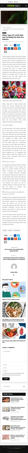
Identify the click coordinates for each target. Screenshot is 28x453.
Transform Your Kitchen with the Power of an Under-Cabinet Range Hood (18, 418)
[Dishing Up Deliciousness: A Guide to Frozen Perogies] (6, 409)
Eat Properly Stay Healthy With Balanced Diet (14, 250)
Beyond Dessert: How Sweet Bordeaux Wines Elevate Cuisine (17, 399)
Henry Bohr (6, 41)
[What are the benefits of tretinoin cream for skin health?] (6, 437)
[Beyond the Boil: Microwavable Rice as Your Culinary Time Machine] (6, 427)
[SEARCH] (24, 386)
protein (10, 230)
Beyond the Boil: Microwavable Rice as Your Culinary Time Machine (17, 427)
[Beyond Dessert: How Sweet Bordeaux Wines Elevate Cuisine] (6, 399)
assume (4, 230)
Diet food (4, 32)
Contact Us (10, 1)
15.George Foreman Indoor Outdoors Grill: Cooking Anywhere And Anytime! (14, 258)
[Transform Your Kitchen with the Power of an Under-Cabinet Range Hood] (6, 418)
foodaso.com (18, 448)
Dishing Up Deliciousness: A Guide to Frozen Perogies (17, 409)
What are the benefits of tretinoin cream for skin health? (17, 437)
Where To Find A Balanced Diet (11, 299)
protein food (17, 230)
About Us (16, 1)
